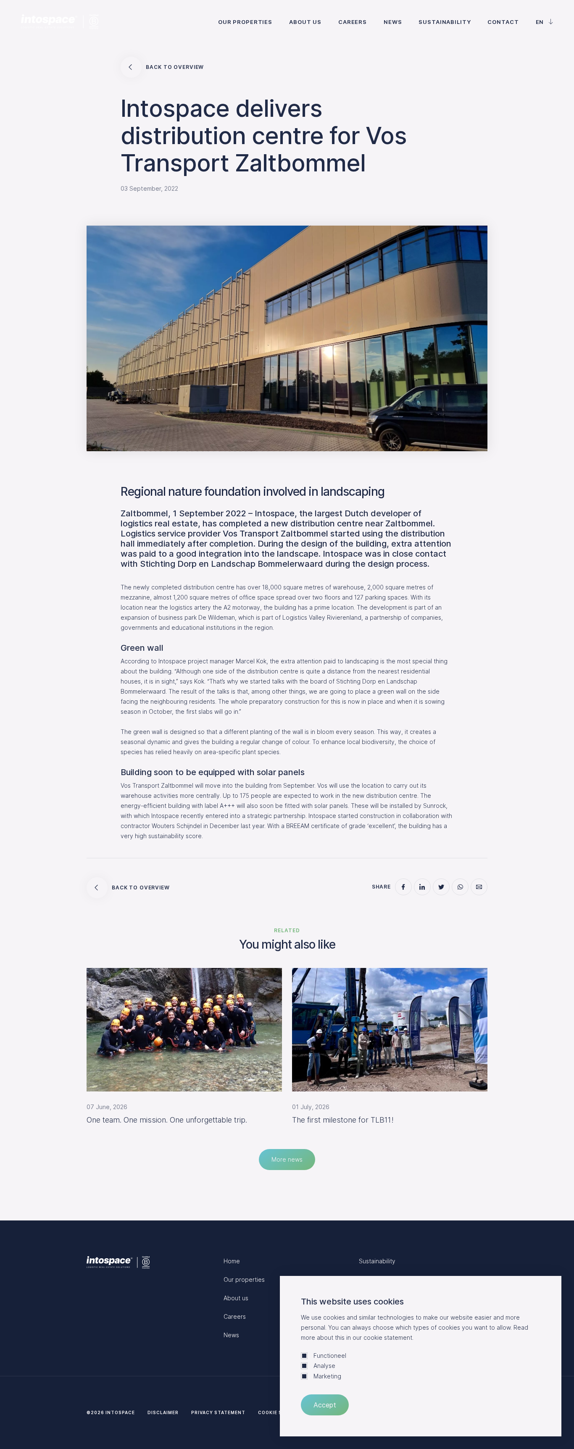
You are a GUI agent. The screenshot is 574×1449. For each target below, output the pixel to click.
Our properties (245, 21)
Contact (503, 21)
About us (305, 21)
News (393, 21)
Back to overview (175, 67)
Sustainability (445, 21)
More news (287, 1159)
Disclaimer (163, 1412)
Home (232, 1261)
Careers (352, 21)
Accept (324, 1405)
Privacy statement (218, 1412)
